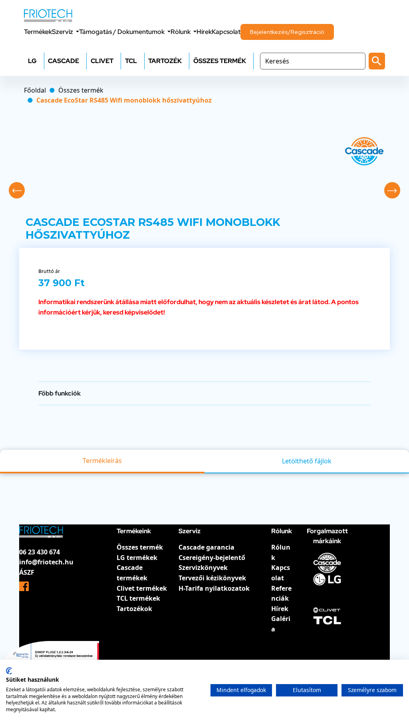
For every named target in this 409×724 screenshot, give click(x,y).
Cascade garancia (206, 547)
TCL (131, 61)
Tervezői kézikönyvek (212, 578)
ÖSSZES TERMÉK (219, 61)
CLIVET (102, 61)
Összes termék (140, 547)
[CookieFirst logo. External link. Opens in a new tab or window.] (9, 671)
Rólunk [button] (181, 32)
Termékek (38, 32)
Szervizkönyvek (203, 567)
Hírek (204, 32)
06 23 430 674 (39, 552)
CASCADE (63, 61)
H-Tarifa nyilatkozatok (214, 588)
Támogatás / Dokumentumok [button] (122, 32)
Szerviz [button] (63, 32)
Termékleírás (102, 460)
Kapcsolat (226, 32)
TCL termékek (138, 598)
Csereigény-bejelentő (212, 557)
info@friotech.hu (46, 562)
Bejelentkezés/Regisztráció (287, 32)
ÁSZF (26, 572)
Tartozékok (134, 608)
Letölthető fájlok (307, 461)
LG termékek (137, 557)
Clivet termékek (142, 588)
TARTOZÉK (165, 61)
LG (32, 61)
